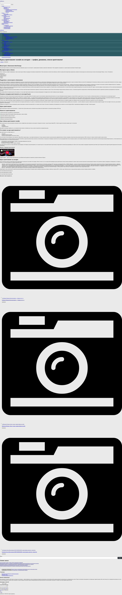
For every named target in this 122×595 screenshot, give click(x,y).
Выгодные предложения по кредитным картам (10, 573)
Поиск (1, 556)
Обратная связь (5, 574)
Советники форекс (7, 27)
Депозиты (5, 7)
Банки (3, 6)
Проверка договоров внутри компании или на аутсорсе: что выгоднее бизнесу (14, 565)
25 (1, 590)
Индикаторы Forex (7, 26)
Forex (3, 24)
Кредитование (6, 8)
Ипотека (7, 12)
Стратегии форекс (7, 28)
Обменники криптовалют (8, 22)
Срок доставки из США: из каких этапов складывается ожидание (11, 562)
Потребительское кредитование (11, 9)
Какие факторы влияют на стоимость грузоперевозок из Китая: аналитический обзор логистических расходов (19, 563)
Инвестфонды (6, 46)
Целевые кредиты (9, 10)
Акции (5, 17)
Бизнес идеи (6, 41)
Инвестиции (4, 15)
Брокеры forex (6, 25)
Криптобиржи (6, 21)
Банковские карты (7, 34)
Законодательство (7, 18)
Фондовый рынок (7, 16)
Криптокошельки (7, 20)
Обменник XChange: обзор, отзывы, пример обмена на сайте (13, 426)
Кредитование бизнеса (10, 11)
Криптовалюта (4, 47)
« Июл (1, 592)
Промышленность (5, 23)
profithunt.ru (2, 1)
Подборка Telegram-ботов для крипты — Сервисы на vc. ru (13, 300)
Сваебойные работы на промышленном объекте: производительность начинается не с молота (17, 564)
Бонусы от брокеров (9, 53)
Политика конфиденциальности (7, 575)
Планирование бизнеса (8, 14)
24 (0, 590)
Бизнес (3, 40)
